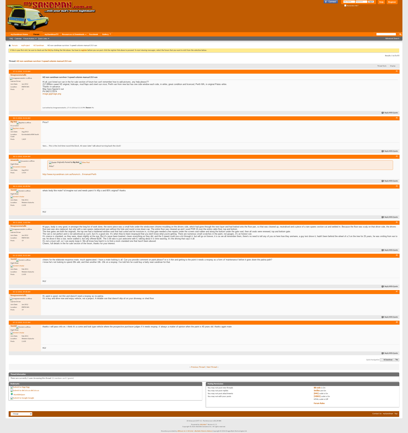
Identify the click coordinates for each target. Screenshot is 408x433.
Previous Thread (198, 367)
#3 (397, 156)
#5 (397, 222)
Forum (36, 34)
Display (392, 66)
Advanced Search (392, 38)
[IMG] (316, 394)
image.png (56, 94)
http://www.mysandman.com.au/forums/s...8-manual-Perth (69, 174)
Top (396, 360)
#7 (397, 292)
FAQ (11, 39)
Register (392, 2)
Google (31, 398)
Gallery (105, 34)
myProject (25, 45)
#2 (397, 118)
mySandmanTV (51, 34)
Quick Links (42, 39)
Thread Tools (381, 66)
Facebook (93, 34)
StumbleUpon (19, 395)
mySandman (388, 414)
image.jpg (47, 94)
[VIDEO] (317, 396)
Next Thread (212, 367)
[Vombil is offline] (17, 197)
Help (381, 2)
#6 (397, 255)
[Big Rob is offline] (17, 128)
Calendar (18, 39)
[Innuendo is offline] (18, 167)
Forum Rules (319, 403)
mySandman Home (19, 34)
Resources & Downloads (73, 34)
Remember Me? (352, 6)
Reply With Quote (391, 113)
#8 (397, 322)
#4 (397, 186)
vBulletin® (203, 425)
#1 (397, 71)
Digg (27, 387)
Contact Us (377, 414)
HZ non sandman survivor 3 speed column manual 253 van (44, 61)
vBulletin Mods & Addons (203, 431)
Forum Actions (29, 39)
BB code (317, 388)
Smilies (317, 391)
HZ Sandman (38, 45)
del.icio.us (35, 390)
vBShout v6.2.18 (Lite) (185, 431)
